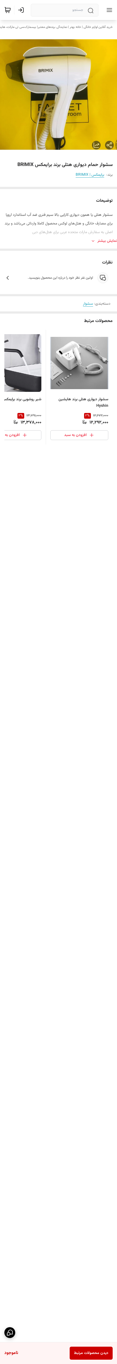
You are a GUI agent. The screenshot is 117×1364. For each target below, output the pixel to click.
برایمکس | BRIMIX (90, 175)
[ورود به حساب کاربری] (22, 10)
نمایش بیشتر (107, 241)
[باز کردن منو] (108, 10)
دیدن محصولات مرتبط (91, 1353)
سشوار (88, 304)
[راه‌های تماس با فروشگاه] (9, 1332)
